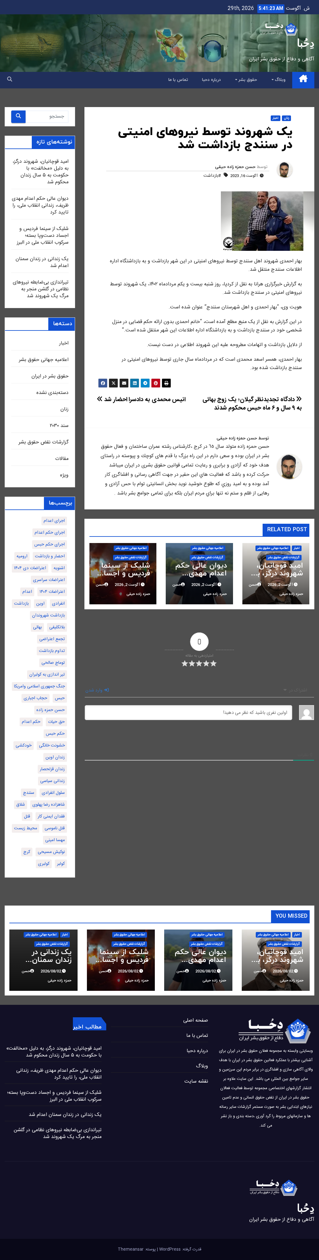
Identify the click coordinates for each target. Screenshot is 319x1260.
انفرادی (58, 603)
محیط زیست (25, 828)
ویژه (64, 475)
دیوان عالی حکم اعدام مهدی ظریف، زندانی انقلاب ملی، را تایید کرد (40, 205)
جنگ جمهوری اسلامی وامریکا (39, 686)
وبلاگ (279, 80)
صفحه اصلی (195, 1020)
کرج (26, 852)
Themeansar (131, 1249)
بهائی (37, 627)
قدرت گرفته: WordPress (179, 1249)
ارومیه (22, 556)
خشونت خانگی (52, 745)
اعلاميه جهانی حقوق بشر (272, 548)
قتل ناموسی (55, 828)
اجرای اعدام (54, 521)
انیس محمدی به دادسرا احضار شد (144, 400)
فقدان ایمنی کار (51, 816)
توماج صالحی (53, 663)
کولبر (61, 864)
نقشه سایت (196, 1081)
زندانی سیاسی (52, 781)
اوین (40, 603)
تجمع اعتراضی (52, 639)
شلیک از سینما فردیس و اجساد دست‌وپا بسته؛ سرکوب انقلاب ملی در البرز (43, 236)
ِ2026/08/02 (282, 971)
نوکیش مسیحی (51, 852)
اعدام (27, 592)
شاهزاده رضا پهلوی (48, 804)
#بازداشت (212, 176)
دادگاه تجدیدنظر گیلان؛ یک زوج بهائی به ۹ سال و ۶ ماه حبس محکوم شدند (252, 404)
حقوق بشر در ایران (50, 376)
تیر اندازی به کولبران (47, 674)
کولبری (44, 864)
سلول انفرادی (53, 793)
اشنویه (59, 568)
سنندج (28, 793)
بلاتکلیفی (57, 627)
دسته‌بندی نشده (52, 393)
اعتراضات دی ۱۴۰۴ (30, 568)
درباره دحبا (211, 80)
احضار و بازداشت (50, 556)
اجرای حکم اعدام (50, 532)
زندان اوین (55, 757)
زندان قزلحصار (52, 769)
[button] (9, 80)
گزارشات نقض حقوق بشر (284, 557)
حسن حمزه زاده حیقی (235, 167)
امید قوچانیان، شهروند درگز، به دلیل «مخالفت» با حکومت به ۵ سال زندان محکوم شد (40, 171)
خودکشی (23, 745)
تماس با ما (178, 80)
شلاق (20, 804)
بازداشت (21, 603)
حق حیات (56, 722)
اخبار (276, 118)
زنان (286, 118)
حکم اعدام (31, 722)
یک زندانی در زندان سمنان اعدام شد (42, 262)
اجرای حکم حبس (49, 544)
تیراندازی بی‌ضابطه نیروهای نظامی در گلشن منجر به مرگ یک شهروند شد (41, 289)
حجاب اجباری (35, 698)
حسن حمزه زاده (50, 710)
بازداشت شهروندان (48, 615)
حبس (60, 698)
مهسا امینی (55, 840)
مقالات (62, 459)
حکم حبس (55, 734)
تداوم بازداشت (52, 651)
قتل (27, 816)
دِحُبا (305, 42)
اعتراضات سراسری (49, 580)
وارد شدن (94, 690)
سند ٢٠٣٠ (59, 426)
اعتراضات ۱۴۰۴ (52, 592)
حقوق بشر (247, 80)
